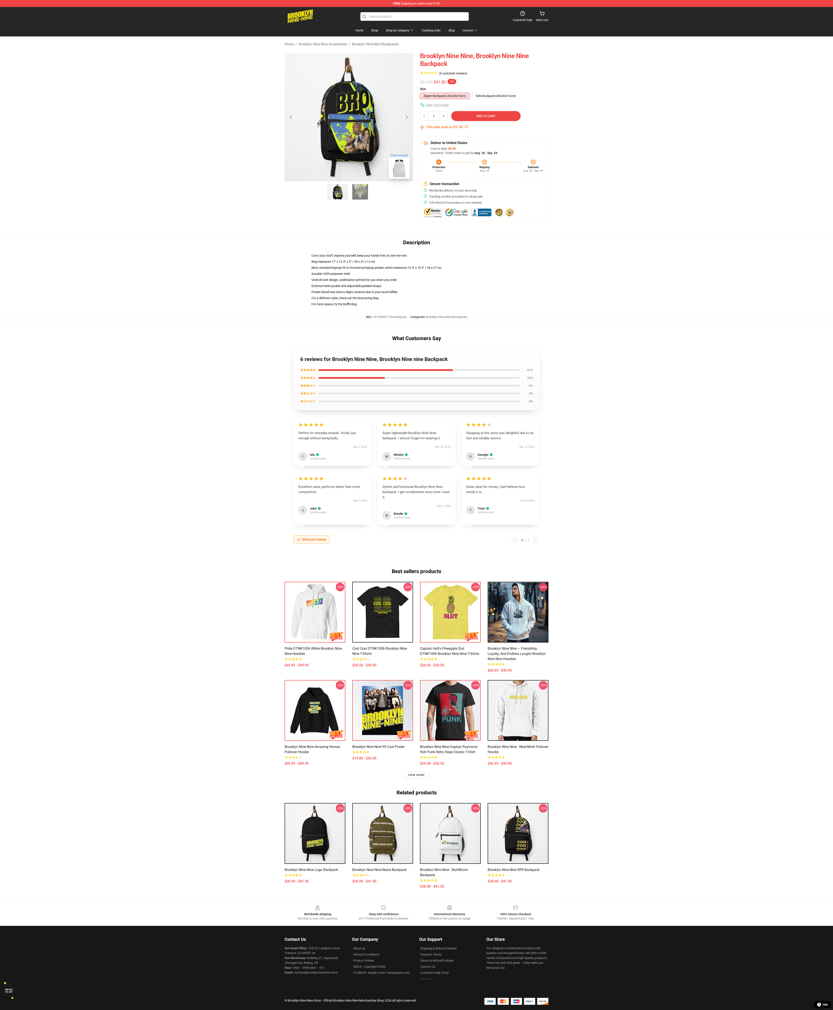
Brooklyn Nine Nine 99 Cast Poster (378, 747)
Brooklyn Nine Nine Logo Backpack (311, 870)
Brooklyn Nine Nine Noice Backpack (379, 870)
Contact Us (427, 966)
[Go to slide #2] (360, 192)
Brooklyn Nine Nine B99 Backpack (513, 870)
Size (423, 89)
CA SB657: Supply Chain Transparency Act (381, 972)
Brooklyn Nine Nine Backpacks (375, 44)
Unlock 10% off (9, 991)
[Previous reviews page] (515, 540)
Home (289, 44)
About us (359, 948)
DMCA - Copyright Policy (369, 966)
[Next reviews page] (536, 540)
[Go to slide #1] (337, 192)
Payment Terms (430, 954)
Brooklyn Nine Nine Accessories (323, 44)
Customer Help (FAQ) (434, 972)
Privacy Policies (363, 960)
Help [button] (825, 1004)
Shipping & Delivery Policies (438, 948)
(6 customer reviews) (453, 73)
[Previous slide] (291, 117)
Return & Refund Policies (436, 960)
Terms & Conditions (366, 954)
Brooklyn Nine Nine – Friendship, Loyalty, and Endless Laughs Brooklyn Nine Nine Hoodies (517, 653)
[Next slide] (406, 117)
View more (416, 775)
